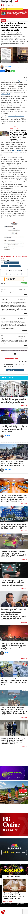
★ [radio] (6, 274)
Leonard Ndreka (16, 150)
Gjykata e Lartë (22, 81)
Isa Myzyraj (8, 435)
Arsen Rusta (8, 66)
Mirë (9, 370)
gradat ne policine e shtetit (15, 265)
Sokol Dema (8, 652)
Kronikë (3, 20)
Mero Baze (8, 469)
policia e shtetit (5, 94)
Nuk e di (20, 370)
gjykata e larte (7, 262)
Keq (14, 370)
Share (3, 71)
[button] (3, 911)
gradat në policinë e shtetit (16, 116)
